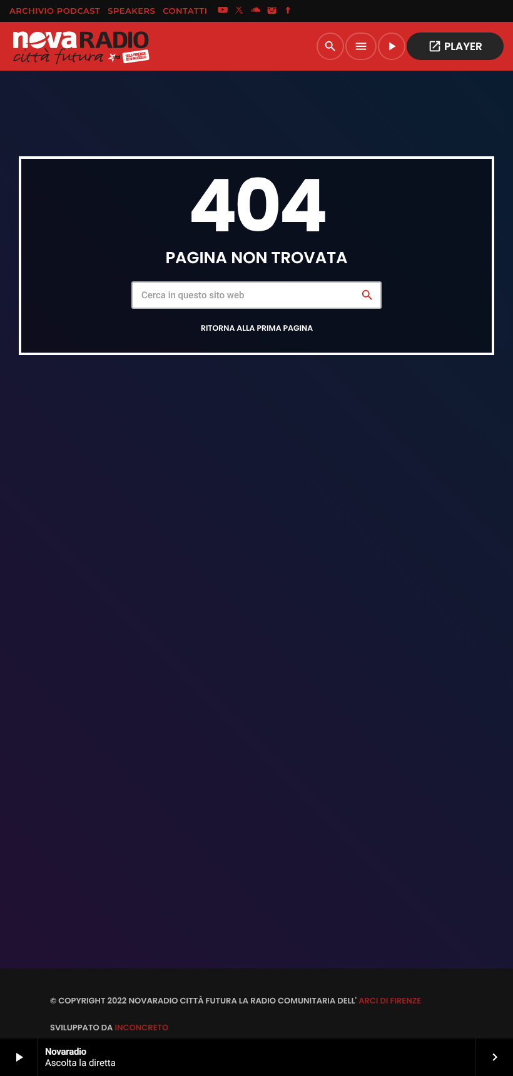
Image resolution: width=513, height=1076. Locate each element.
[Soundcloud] (256, 11)
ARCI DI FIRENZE (389, 1001)
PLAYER (455, 46)
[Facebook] (288, 11)
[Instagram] (272, 11)
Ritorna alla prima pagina (257, 328)
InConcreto (141, 1027)
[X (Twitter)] (239, 11)
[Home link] (80, 46)
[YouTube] (223, 11)
